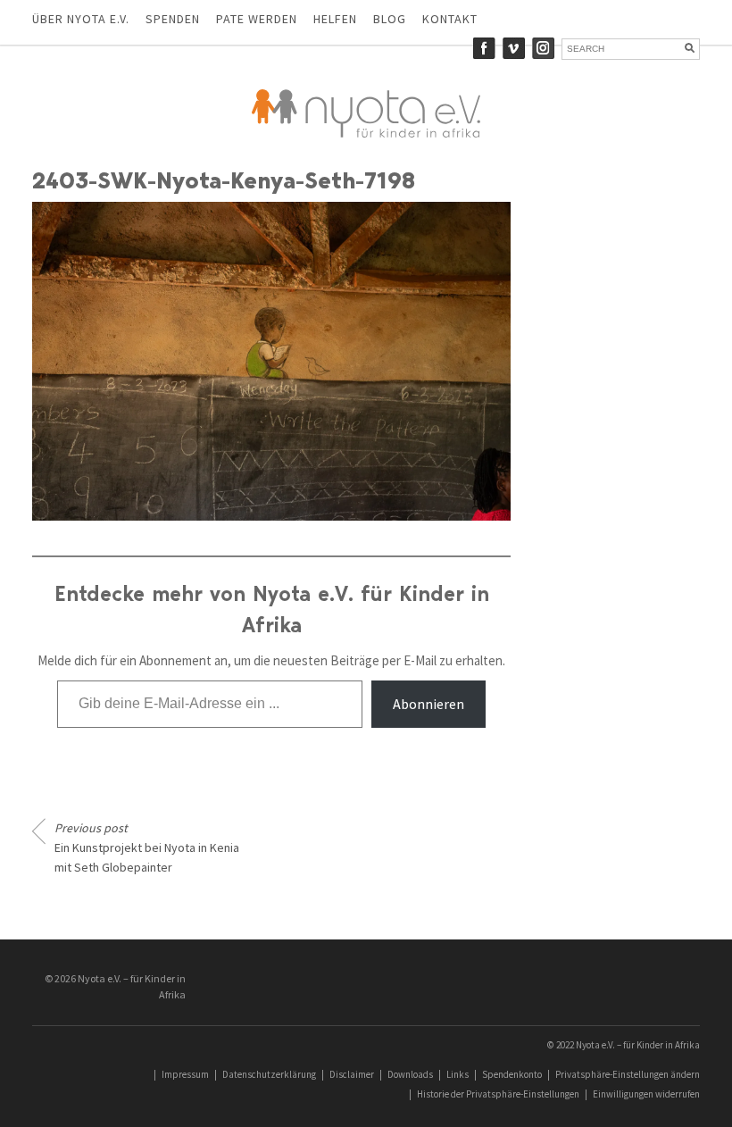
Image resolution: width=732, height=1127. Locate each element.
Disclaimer (351, 1074)
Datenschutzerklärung (269, 1074)
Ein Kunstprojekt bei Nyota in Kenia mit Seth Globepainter (146, 847)
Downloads (410, 1074)
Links (457, 1074)
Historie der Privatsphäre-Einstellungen (498, 1094)
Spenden (173, 19)
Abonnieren (428, 704)
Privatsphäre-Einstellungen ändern (627, 1074)
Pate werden (256, 19)
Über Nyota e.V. (80, 19)
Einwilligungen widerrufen (646, 1094)
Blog (389, 19)
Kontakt (450, 19)
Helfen (335, 19)
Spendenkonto (512, 1074)
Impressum (185, 1074)
